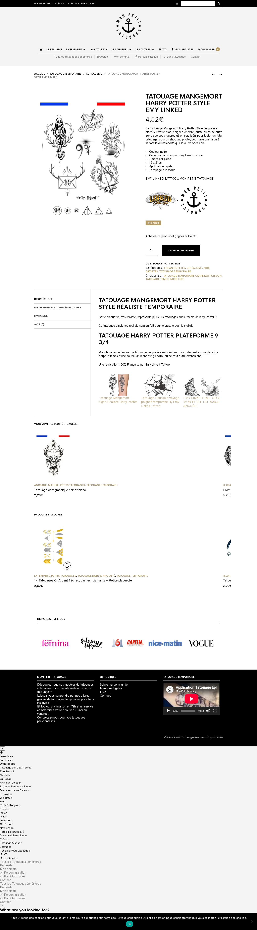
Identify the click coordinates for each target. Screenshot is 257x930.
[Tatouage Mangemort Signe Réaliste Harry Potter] (118, 385)
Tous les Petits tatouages (15, 850)
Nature (53, 485)
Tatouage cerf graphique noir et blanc (60, 490)
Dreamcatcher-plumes (13, 835)
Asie (2, 801)
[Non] (252, 921)
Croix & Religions (10, 805)
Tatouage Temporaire (65, 73)
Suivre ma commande (114, 684)
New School (7, 827)
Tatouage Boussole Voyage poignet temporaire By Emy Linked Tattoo (160, 402)
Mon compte (121, 56)
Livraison (41, 316)
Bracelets (102, 56)
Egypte (4, 809)
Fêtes (181, 268)
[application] (191, 699)
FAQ (103, 691)
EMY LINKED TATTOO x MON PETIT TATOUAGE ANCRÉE (201, 402)
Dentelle (5, 775)
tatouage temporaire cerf (165, 279)
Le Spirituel (120, 49)
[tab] (62, 299)
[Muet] (208, 711)
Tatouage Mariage (11, 843)
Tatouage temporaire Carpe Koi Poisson (192, 275)
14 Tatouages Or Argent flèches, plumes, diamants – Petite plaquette (83, 580)
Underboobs (7, 763)
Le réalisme (54, 49)
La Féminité (74, 49)
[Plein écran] (215, 711)
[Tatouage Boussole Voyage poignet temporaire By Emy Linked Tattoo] (160, 385)
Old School (6, 824)
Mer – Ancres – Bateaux (14, 790)
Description (43, 299)
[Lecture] (168, 711)
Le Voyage (6, 794)
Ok (129, 924)
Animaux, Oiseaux (10, 782)
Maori (3, 816)
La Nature (97, 49)
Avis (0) (39, 324)
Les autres (143, 49)
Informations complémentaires (57, 307)
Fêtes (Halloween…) (12, 831)
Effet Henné (7, 771)
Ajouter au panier (181, 250)
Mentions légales (111, 688)
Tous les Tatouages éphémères (73, 56)
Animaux (40, 485)
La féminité (42, 575)
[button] (55, 643)
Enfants (170, 268)
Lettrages (5, 846)
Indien (3, 812)
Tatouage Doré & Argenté (96, 575)
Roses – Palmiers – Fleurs (15, 786)
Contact (195, 56)
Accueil (39, 73)
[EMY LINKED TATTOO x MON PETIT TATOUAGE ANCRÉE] (202, 385)
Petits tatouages (72, 485)
